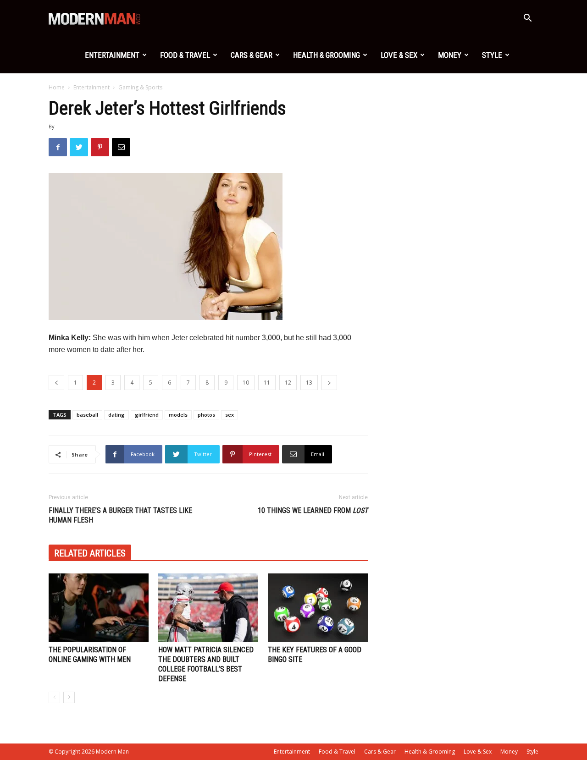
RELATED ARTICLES (90, 553)
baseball (87, 414)
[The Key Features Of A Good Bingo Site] (318, 607)
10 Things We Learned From (313, 510)
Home (57, 87)
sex (229, 414)
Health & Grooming (326, 55)
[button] (527, 19)
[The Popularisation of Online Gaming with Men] (99, 607)
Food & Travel (185, 55)
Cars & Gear (251, 55)
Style (492, 55)
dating (116, 414)
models (178, 414)
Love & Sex (399, 55)
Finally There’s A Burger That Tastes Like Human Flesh (120, 515)
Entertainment (112, 55)
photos (206, 414)
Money (449, 55)
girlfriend (147, 414)
